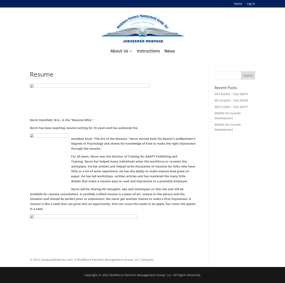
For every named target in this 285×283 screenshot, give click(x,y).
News (169, 51)
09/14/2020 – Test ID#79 (231, 94)
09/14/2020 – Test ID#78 (231, 100)
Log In (251, 4)
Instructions (148, 51)
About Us (119, 51)
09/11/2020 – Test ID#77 (231, 107)
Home (238, 4)
